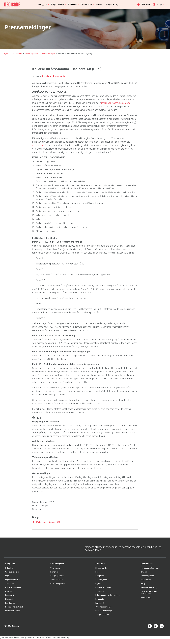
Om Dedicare (86, 4)
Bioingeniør (9, 599)
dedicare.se (38, 145)
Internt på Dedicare (12, 611)
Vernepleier (9, 584)
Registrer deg (112, 4)
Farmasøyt (9, 595)
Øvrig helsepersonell (103, 607)
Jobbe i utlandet (56, 580)
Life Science (10, 603)
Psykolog (8, 591)
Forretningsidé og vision (150, 568)
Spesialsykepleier (12, 572)
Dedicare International (14, 607)
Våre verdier (55, 568)
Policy (143, 584)
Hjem (6, 54)
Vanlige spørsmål (57, 576)
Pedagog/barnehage (103, 611)
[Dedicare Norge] (12, 4)
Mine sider (145, 4)
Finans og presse (31, 54)
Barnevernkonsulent (13, 587)
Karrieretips (54, 572)
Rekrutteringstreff (57, 584)
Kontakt (99, 4)
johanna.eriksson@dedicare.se (115, 103)
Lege (7, 576)
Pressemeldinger (48, 54)
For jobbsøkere (57, 4)
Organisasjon (146, 580)
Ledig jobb (42, 4)
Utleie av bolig (146, 598)
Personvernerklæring (149, 587)
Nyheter (144, 572)
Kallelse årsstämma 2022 (48, 522)
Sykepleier (9, 568)
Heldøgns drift (101, 568)
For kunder (72, 4)
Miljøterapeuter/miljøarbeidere (107, 595)
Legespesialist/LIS (12, 580)
